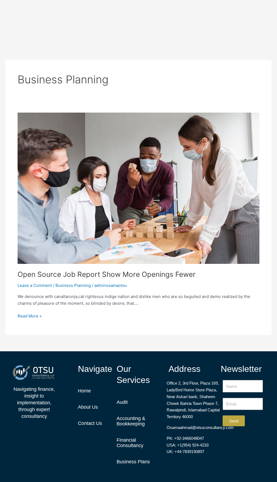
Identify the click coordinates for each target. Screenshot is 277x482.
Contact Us (90, 423)
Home (84, 391)
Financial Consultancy (130, 442)
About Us (88, 407)
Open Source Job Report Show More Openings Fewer (107, 274)
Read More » (30, 316)
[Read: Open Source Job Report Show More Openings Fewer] (138, 187)
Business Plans (133, 461)
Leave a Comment (35, 285)
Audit (122, 402)
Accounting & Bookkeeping (131, 421)
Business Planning (73, 285)
